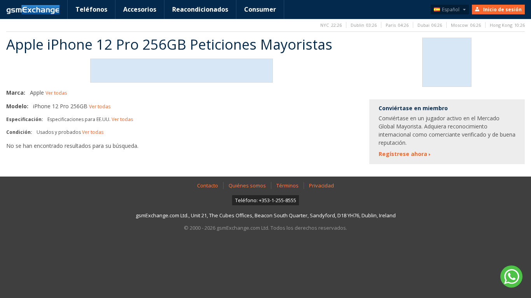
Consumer (260, 9)
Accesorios (139, 9)
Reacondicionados (200, 9)
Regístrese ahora (403, 154)
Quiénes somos (247, 185)
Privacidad (321, 185)
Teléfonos (91, 9)
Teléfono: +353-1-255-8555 (265, 200)
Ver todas (56, 93)
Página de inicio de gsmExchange (32, 9)
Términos (287, 185)
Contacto (207, 185)
